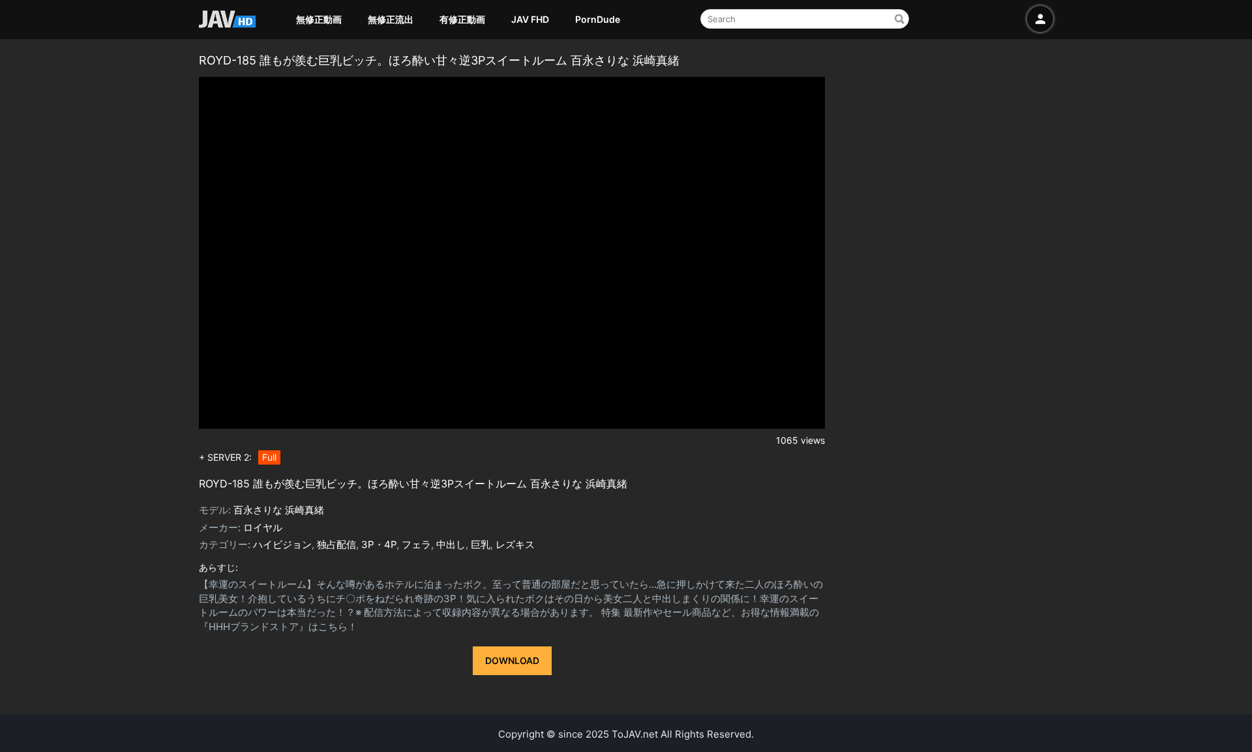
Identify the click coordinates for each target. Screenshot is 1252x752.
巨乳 (480, 544)
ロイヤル (262, 527)
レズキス (515, 544)
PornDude (597, 19)
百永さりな (257, 510)
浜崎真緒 (304, 510)
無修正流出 (390, 19)
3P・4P (378, 544)
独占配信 (336, 544)
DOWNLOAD (512, 660)
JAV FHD (530, 19)
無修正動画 (319, 19)
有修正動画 (462, 19)
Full (269, 457)
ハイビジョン (282, 544)
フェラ (416, 544)
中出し (451, 544)
